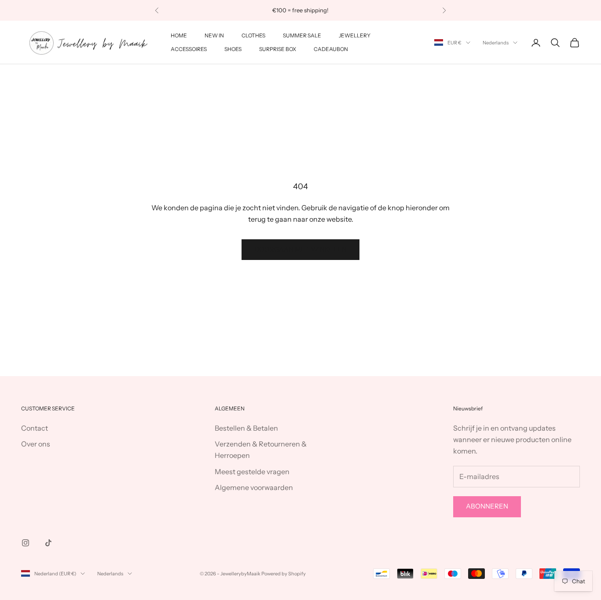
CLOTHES (253, 35)
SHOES (233, 49)
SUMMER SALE (302, 35)
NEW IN (214, 35)
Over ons (35, 443)
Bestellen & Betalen (246, 428)
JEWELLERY (354, 35)
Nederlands (496, 43)
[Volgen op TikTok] (48, 542)
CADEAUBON (331, 49)
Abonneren (487, 506)
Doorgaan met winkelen (300, 249)
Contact (34, 428)
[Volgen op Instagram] (25, 542)
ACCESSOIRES (189, 49)
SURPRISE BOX (277, 49)
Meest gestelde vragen (252, 471)
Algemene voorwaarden (254, 487)
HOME (179, 35)
